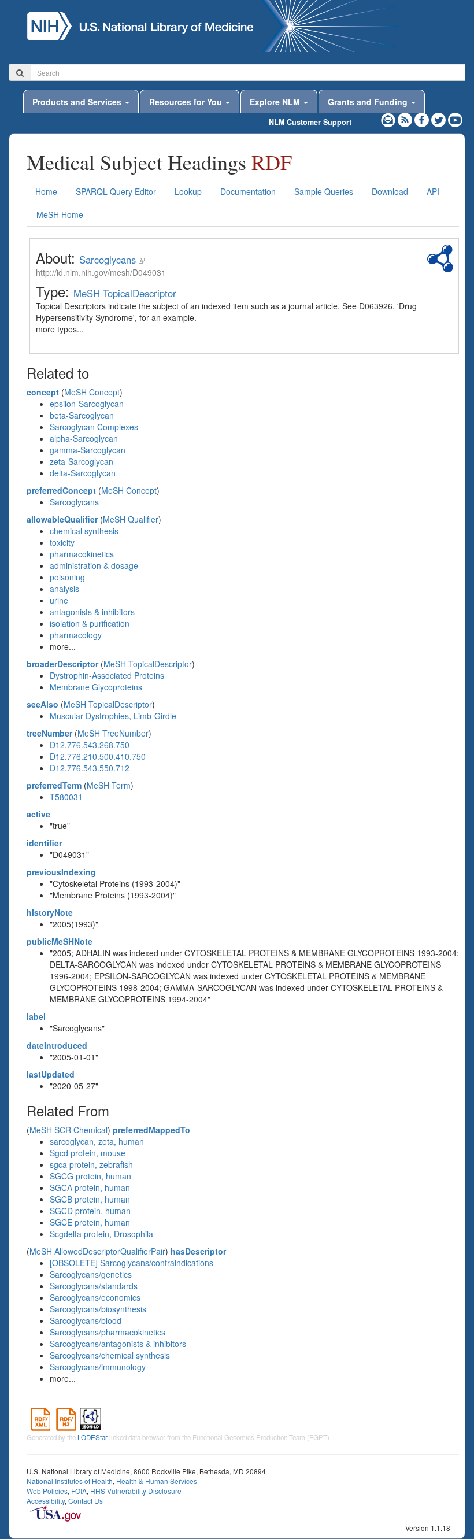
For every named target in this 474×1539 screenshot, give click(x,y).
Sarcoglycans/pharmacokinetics (107, 1332)
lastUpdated (51, 1074)
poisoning (67, 577)
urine (59, 600)
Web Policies (47, 1491)
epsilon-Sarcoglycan (87, 403)
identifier (44, 843)
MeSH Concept (92, 392)
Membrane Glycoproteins (96, 687)
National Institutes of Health (70, 1481)
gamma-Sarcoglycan (87, 450)
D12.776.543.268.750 (89, 744)
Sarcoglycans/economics (95, 1297)
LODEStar (92, 1437)
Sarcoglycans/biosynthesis (98, 1309)
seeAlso (42, 704)
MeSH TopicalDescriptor (124, 293)
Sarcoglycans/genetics (91, 1274)
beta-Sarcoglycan (82, 415)
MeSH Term (109, 785)
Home (46, 191)
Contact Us (85, 1500)
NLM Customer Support (310, 122)
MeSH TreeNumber (113, 733)
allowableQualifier (62, 519)
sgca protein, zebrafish (91, 1164)
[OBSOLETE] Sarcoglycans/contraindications (131, 1262)
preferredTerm (54, 785)
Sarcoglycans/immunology (98, 1366)
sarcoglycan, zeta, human (97, 1141)
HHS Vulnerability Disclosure (136, 1491)
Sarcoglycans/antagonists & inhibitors (118, 1343)
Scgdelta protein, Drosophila (101, 1234)
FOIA (79, 1491)
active (38, 814)
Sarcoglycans (107, 260)
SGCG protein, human (90, 1176)
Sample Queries (323, 191)
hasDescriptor (198, 1251)
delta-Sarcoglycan (83, 473)
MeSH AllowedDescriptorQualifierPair (97, 1251)
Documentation (248, 191)
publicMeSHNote (59, 941)
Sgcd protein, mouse (87, 1153)
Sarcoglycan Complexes (94, 426)
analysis (64, 588)
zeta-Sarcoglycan (81, 461)
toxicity (62, 542)
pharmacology (76, 635)
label (36, 1016)
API (433, 191)
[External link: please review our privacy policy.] (422, 118)
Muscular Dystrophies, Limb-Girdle (113, 716)
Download (390, 191)
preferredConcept (61, 490)
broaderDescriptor (62, 663)
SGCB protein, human (90, 1199)
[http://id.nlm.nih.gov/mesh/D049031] (142, 260)
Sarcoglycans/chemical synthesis (110, 1355)
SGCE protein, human (90, 1222)
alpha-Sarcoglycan (84, 438)
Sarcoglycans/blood (85, 1320)
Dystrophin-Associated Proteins (107, 675)
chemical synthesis (84, 531)
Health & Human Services (156, 1481)
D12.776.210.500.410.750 (98, 756)
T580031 (66, 796)
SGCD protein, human (90, 1210)
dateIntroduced (57, 1045)
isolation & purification (89, 623)
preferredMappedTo (151, 1129)
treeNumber (49, 733)
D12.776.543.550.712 (89, 768)
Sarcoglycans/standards (94, 1286)
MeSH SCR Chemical (68, 1129)
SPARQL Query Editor (116, 191)
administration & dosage (94, 565)
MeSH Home (59, 214)
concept (43, 392)
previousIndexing (61, 872)
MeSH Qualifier (130, 519)
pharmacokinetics (82, 554)
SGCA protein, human (90, 1187)
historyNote (50, 912)
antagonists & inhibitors (92, 611)
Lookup (188, 191)
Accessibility (46, 1500)
